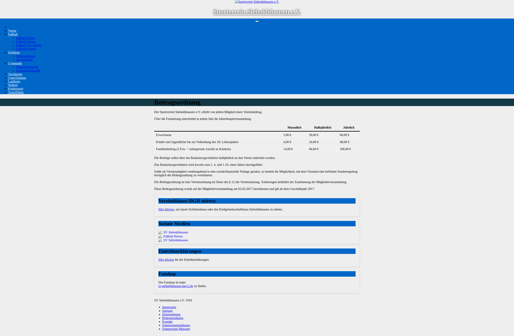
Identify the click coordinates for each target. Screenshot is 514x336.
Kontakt (167, 321)
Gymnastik (15, 63)
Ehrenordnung (171, 314)
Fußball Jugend (26, 49)
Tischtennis (15, 74)
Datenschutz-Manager (176, 329)
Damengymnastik (27, 67)
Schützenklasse (25, 56)
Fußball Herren (25, 38)
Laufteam (14, 81)
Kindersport (15, 88)
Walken (13, 85)
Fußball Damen (26, 41)
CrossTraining (17, 77)
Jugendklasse (24, 59)
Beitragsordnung (172, 318)
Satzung (167, 310)
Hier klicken (166, 209)
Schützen (14, 52)
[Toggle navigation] (257, 21)
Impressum (169, 307)
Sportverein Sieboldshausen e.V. (257, 11)
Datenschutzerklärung (176, 325)
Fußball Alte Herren (28, 45)
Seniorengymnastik (28, 70)
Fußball (13, 34)
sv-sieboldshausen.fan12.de (175, 286)
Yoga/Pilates (16, 92)
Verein (12, 30)
